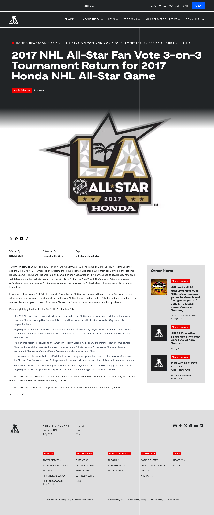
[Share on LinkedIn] (21, 238)
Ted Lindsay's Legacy (54, 475)
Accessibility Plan (116, 499)
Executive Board (85, 465)
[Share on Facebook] (16, 238)
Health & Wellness (118, 465)
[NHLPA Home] (14, 19)
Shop (185, 6)
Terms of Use (173, 499)
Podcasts (178, 465)
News (111, 19)
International (84, 470)
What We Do (82, 460)
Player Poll (49, 470)
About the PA (91, 19)
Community (193, 19)
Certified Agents (85, 475)
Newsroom (38, 43)
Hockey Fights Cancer (153, 465)
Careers (80, 430)
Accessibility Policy (137, 499)
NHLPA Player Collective (161, 19)
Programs (130, 19)
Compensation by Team (55, 465)
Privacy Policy (156, 499)
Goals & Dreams (149, 460)
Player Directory (52, 460)
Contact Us (82, 426)
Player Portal (158, 6)
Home (20, 43)
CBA (198, 5)
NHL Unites (156, 475)
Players (69, 19)
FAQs (78, 481)
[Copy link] (27, 238)
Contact (174, 6)
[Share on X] (11, 238)
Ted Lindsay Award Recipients (53, 482)
